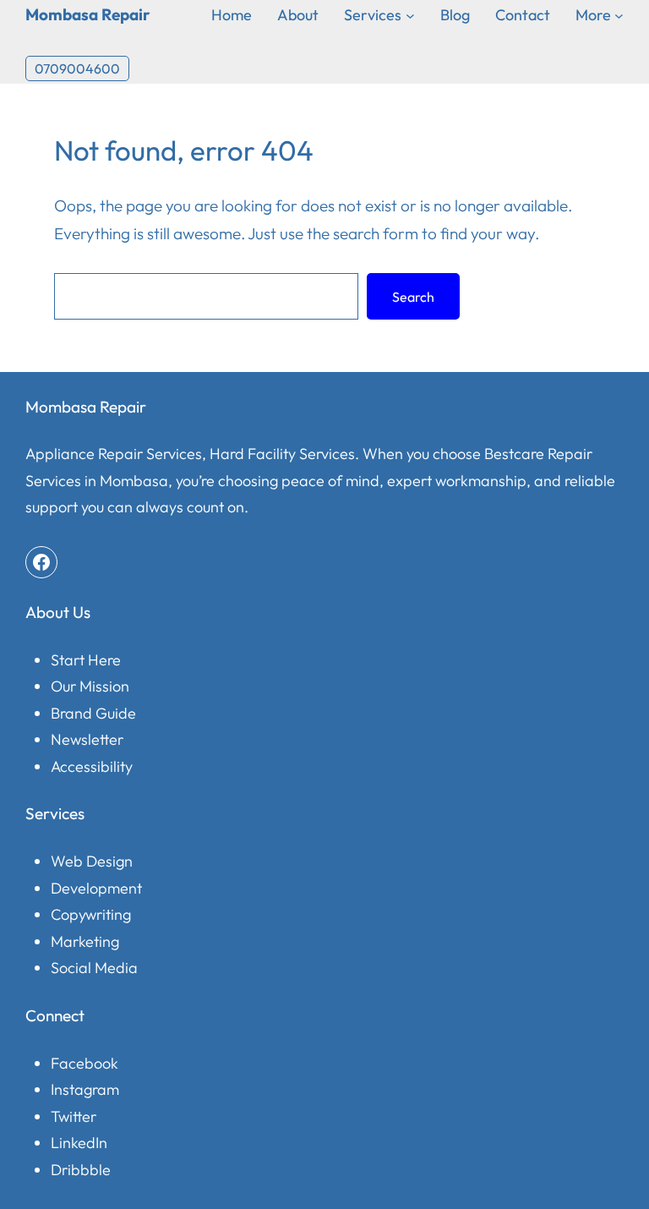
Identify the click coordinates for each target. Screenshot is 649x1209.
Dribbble (81, 1169)
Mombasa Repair (87, 14)
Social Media (94, 967)
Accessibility (92, 766)
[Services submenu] (410, 14)
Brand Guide (93, 713)
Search (413, 296)
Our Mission (90, 686)
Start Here (86, 660)
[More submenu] (619, 14)
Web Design (92, 861)
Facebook (84, 1063)
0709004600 (77, 68)
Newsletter (87, 739)
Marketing (85, 941)
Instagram (85, 1089)
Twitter (73, 1116)
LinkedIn (79, 1142)
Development (96, 888)
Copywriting (91, 914)
